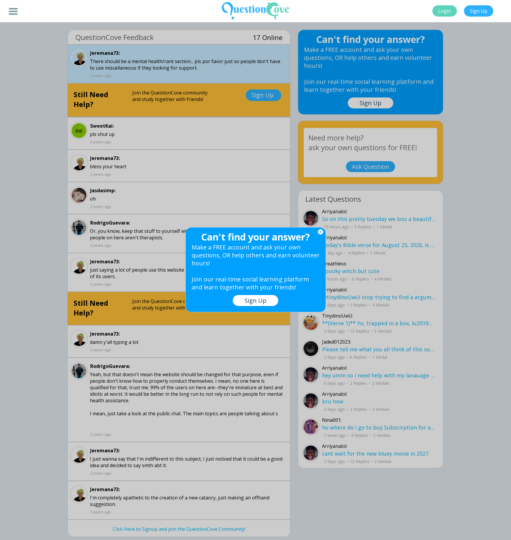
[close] (321, 232)
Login (444, 11)
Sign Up (478, 11)
